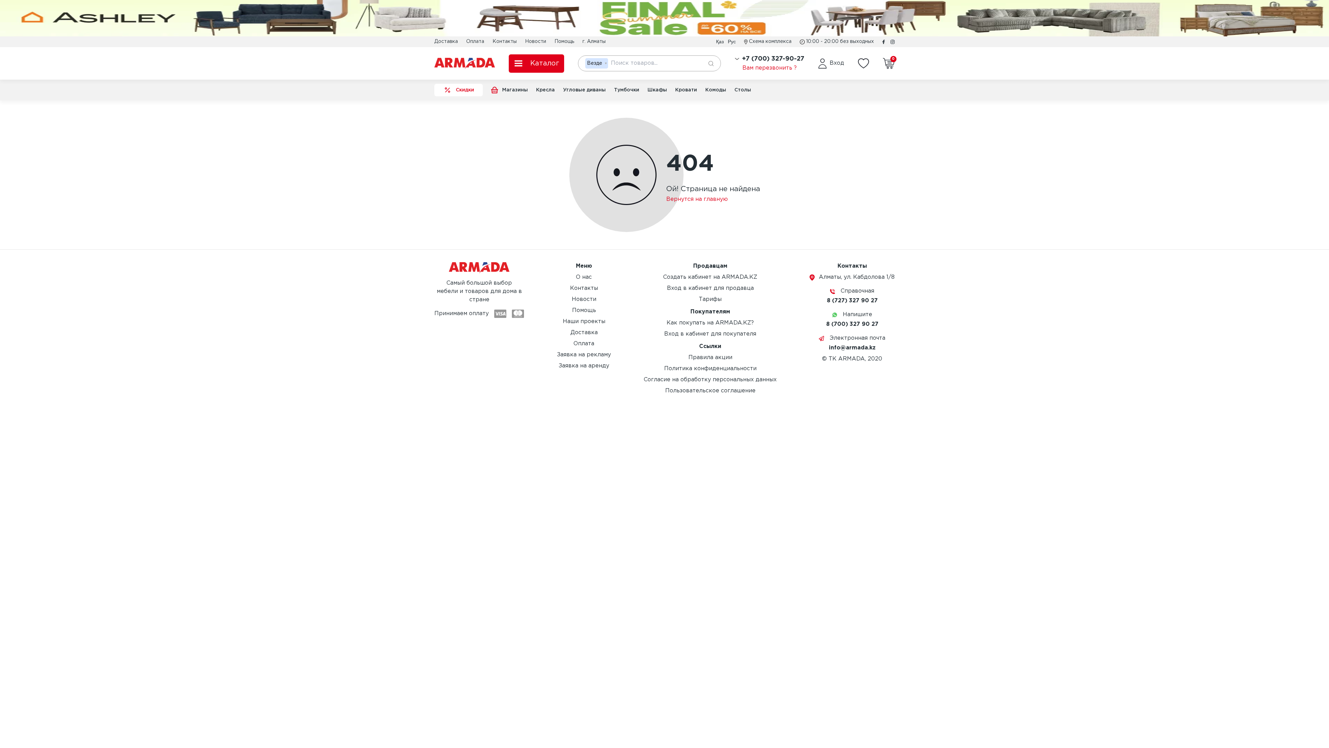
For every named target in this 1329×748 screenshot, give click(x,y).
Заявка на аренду (584, 365)
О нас (584, 277)
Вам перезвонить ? (769, 68)
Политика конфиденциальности (710, 368)
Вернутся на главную (697, 199)
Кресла (545, 90)
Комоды (715, 90)
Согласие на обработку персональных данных (710, 379)
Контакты (504, 41)
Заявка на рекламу (584, 354)
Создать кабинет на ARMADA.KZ (710, 277)
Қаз (720, 41)
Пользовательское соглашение (710, 390)
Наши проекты (584, 321)
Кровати (686, 90)
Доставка (446, 41)
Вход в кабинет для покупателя (710, 334)
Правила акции (710, 357)
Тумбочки (626, 90)
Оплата (475, 41)
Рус (732, 41)
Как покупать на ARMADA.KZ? (710, 323)
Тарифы (710, 299)
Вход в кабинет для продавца (710, 288)
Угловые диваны (584, 90)
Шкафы (657, 90)
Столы (742, 90)
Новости (535, 41)
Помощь (564, 41)
